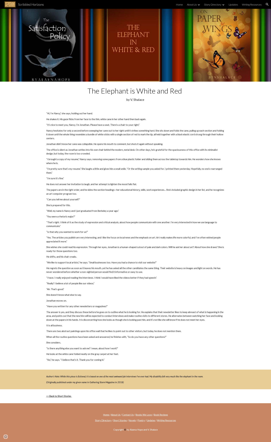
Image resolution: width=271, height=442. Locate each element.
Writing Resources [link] (252, 4)
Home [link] (179, 4)
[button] (267, 4)
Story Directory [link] (212, 4)
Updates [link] (233, 4)
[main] (135, 94)
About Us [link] (192, 4)
